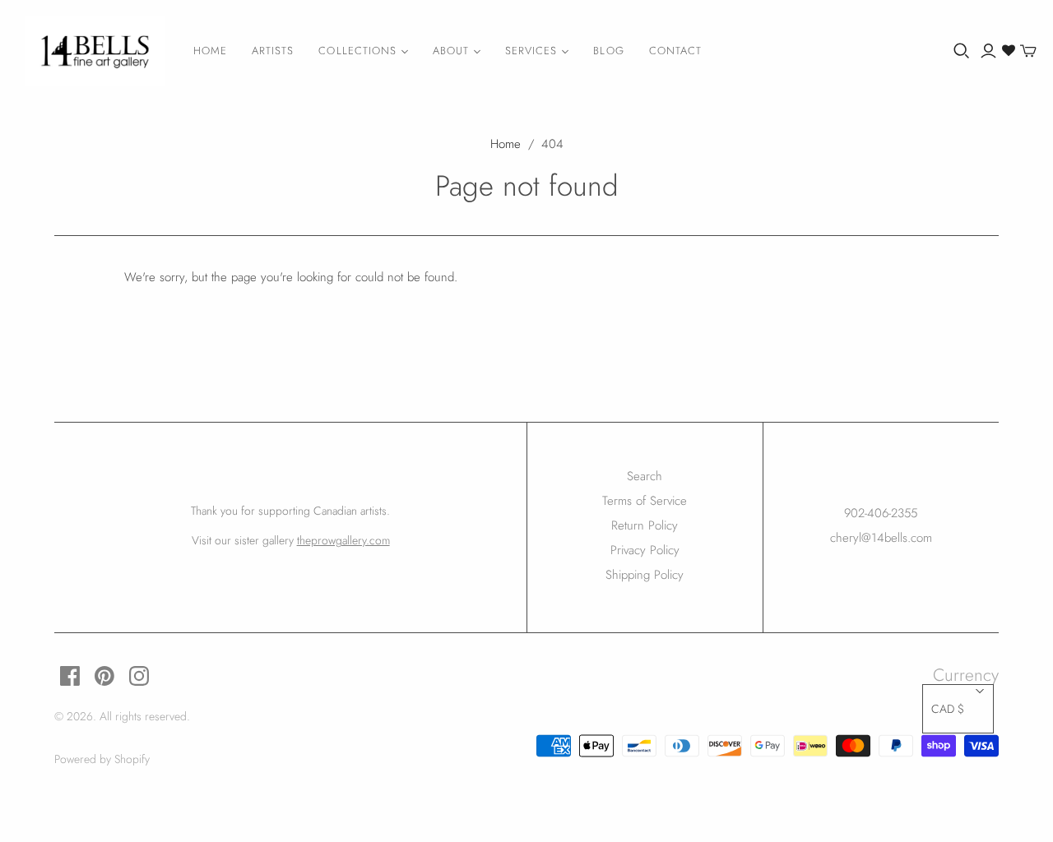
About (451, 50)
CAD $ (947, 709)
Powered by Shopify (102, 759)
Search (644, 476)
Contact (675, 50)
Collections (357, 50)
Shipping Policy (644, 575)
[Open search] (961, 51)
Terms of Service (644, 501)
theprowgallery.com (343, 540)
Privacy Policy (645, 550)
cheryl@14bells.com (881, 538)
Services (531, 50)
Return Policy (644, 525)
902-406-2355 (880, 513)
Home (210, 50)
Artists (273, 50)
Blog (608, 50)
